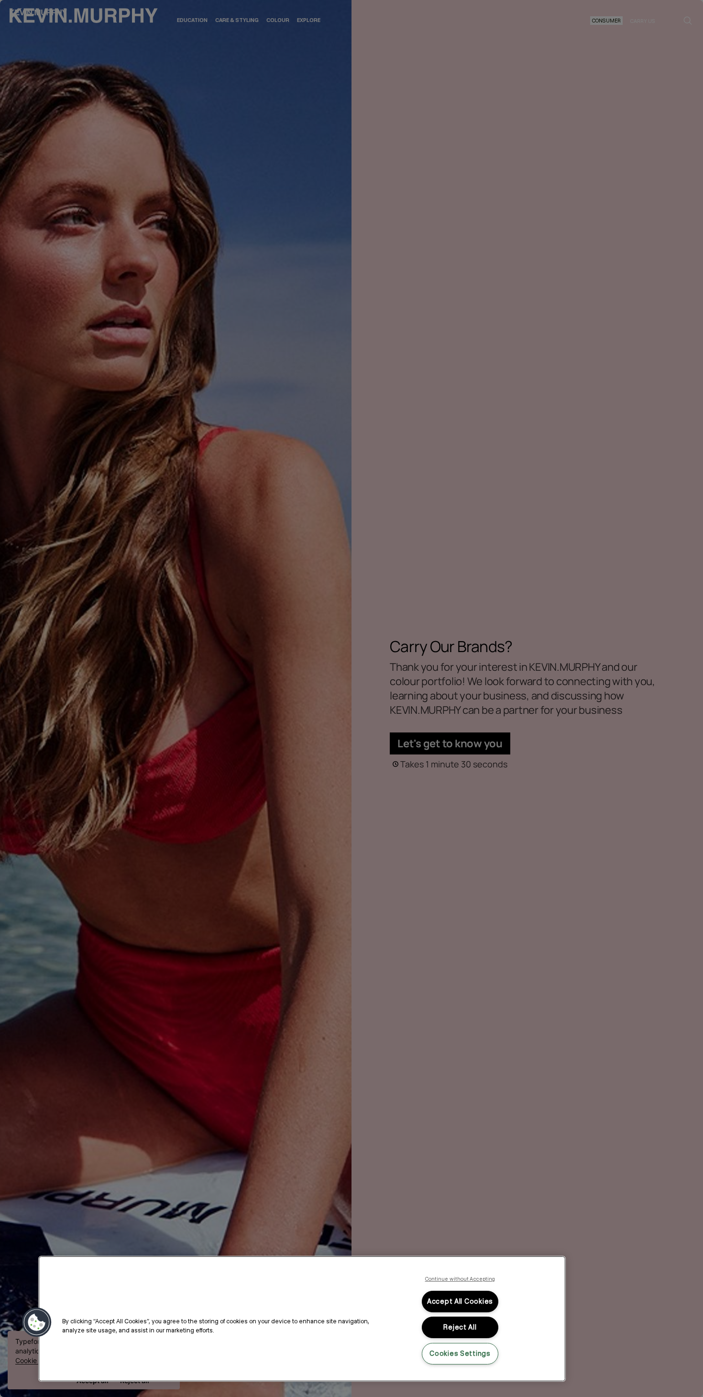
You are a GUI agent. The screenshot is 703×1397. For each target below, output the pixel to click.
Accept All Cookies (460, 1301)
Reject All (459, 1327)
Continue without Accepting (460, 1278)
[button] (37, 1322)
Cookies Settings (460, 1353)
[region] (302, 1319)
